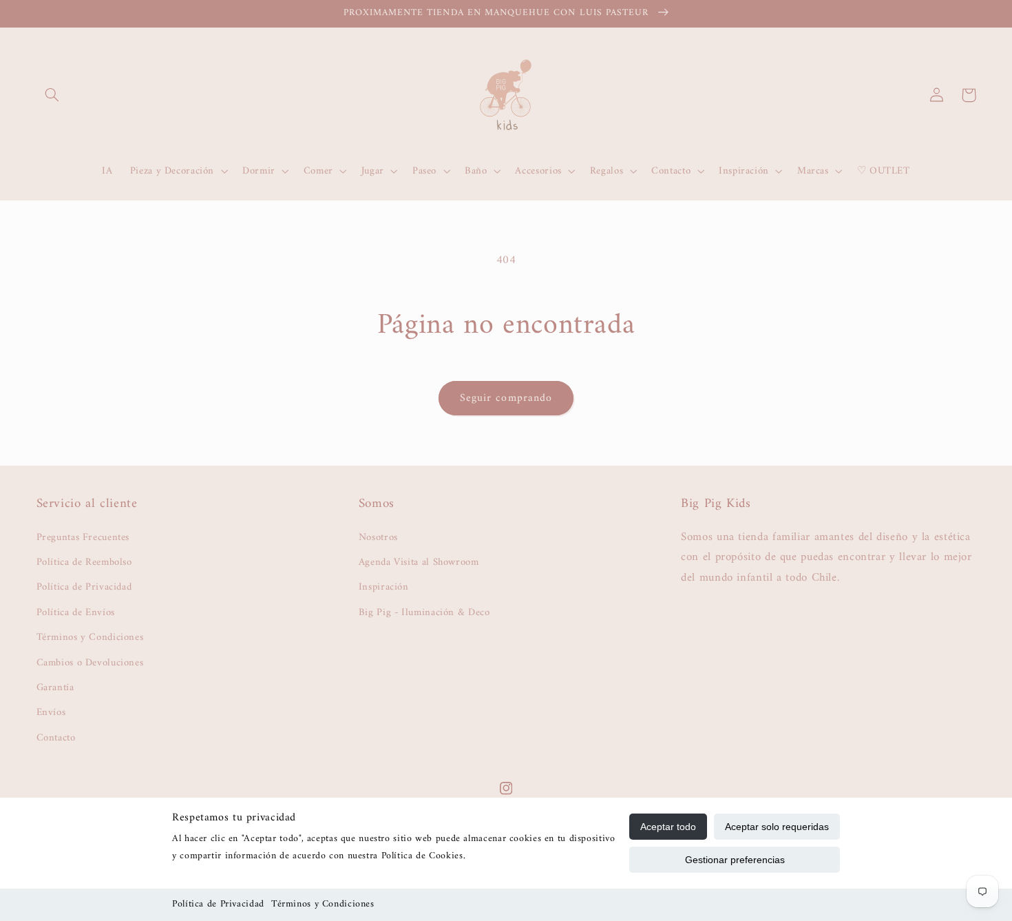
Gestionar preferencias (735, 859)
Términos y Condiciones (323, 904)
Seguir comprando (506, 398)
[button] (52, 95)
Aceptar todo (668, 826)
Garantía (55, 687)
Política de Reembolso (84, 562)
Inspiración (384, 587)
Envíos (51, 712)
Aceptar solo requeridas (777, 826)
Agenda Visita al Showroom (419, 562)
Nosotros (378, 537)
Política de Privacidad (218, 904)
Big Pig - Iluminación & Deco (424, 612)
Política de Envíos (75, 612)
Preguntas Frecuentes (83, 537)
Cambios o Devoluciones (90, 663)
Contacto (56, 738)
